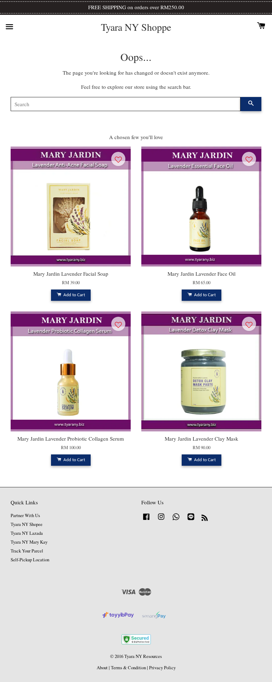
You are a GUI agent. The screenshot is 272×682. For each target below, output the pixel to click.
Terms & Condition (128, 668)
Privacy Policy (162, 668)
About (102, 668)
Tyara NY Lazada (27, 533)
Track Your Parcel (27, 551)
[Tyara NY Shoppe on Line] (191, 520)
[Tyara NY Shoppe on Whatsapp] (176, 520)
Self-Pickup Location (30, 560)
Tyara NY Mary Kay (29, 542)
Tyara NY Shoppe (136, 27)
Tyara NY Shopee (26, 524)
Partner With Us (25, 515)
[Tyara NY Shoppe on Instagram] (161, 520)
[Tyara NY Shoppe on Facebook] (146, 520)
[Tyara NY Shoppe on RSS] (205, 519)
